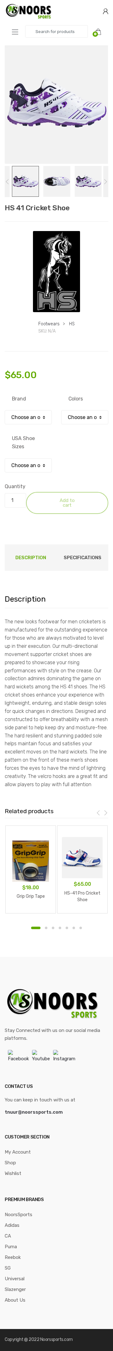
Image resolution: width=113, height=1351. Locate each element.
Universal (14, 1279)
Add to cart (67, 503)
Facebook (18, 1059)
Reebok (13, 1257)
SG (8, 1268)
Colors (75, 399)
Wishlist (13, 1173)
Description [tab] (30, 557)
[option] (56, 104)
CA (8, 1236)
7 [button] (80, 928)
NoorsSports (18, 1214)
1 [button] (35, 928)
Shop (10, 1163)
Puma (11, 1246)
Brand (19, 399)
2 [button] (46, 928)
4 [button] (60, 928)
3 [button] (53, 928)
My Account (18, 1152)
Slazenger (15, 1289)
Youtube (41, 1059)
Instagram (64, 1059)
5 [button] (67, 928)
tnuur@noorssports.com (34, 1112)
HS (72, 324)
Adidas (12, 1225)
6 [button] (74, 928)
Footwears (49, 324)
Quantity (15, 486)
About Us (15, 1300)
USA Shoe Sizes (23, 442)
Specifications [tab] (82, 557)
